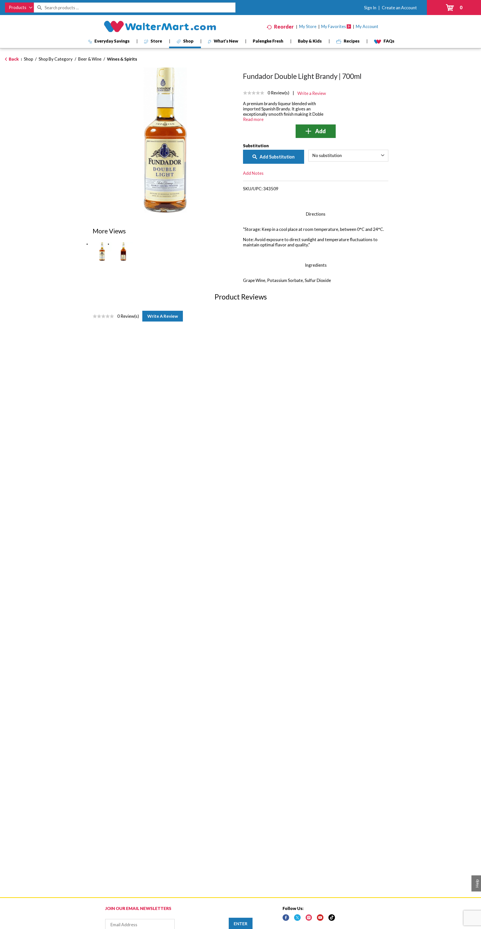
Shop (28, 59)
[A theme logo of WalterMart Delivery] (160, 26)
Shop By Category (56, 59)
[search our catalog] (39, 8)
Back (13, 59)
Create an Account (399, 7)
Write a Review (162, 316)
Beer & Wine (89, 59)
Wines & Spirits (122, 59)
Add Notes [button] (253, 173)
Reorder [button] (284, 27)
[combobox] (19, 8)
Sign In (370, 7)
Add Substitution (277, 157)
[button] (102, 251)
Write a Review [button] (311, 93)
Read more (253, 119)
